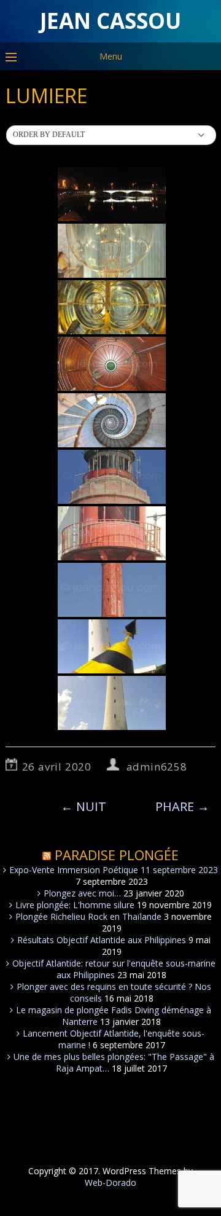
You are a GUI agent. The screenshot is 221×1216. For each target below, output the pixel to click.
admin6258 (156, 766)
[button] (111, 135)
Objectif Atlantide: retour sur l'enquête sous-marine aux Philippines (113, 969)
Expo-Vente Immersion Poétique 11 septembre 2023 (113, 870)
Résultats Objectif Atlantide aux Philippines (101, 940)
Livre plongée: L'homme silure (74, 905)
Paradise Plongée (117, 854)
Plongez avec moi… (82, 893)
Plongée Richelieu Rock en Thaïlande (88, 916)
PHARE (182, 806)
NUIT (83, 806)
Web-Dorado (110, 1182)
